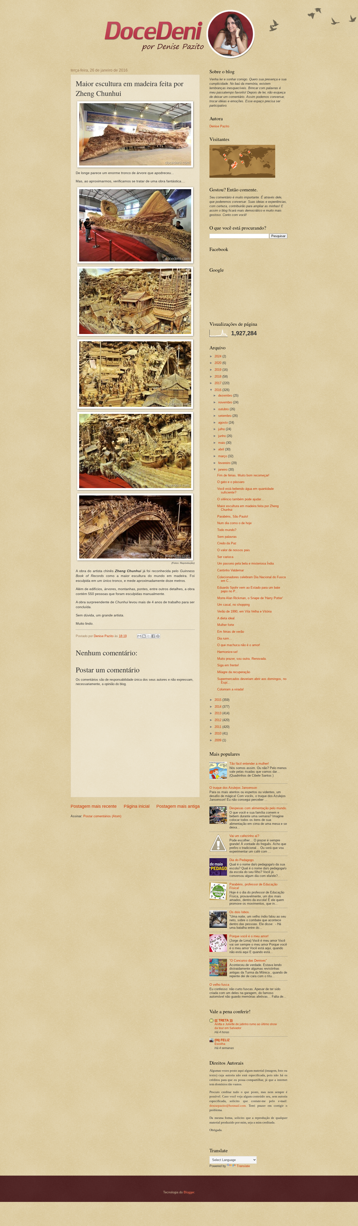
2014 (218, 706)
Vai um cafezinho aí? (244, 836)
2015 (218, 700)
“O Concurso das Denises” (248, 960)
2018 (218, 376)
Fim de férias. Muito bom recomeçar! (243, 475)
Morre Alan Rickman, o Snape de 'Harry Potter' (250, 598)
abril (221, 449)
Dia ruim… (224, 638)
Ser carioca (225, 557)
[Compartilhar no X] (148, 636)
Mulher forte (225, 625)
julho (222, 429)
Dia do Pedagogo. (241, 860)
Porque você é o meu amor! (249, 936)
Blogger (189, 1192)
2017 (218, 383)
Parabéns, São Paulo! (232, 516)
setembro (225, 416)
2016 (218, 390)
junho (222, 436)
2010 (218, 733)
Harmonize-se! (227, 652)
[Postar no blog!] (143, 636)
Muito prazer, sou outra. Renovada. (242, 658)
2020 (218, 363)
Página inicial (137, 806)
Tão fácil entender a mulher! (249, 763)
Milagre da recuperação (233, 672)
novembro (225, 402)
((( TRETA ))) (224, 1020)
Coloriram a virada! (230, 689)
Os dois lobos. (239, 912)
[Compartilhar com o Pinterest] (157, 636)
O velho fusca (219, 984)
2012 (218, 720)
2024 (218, 356)
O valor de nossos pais (233, 550)
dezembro (225, 395)
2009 (218, 740)
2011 (218, 727)
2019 (218, 370)
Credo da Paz (226, 543)
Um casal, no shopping (233, 604)
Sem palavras (227, 537)
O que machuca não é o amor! (238, 645)
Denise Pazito (219, 126)
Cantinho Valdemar (230, 570)
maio (222, 443)
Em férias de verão (230, 631)
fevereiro (224, 463)
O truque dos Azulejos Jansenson (233, 787)
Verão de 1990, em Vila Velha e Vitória (244, 611)
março (223, 456)
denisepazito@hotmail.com (227, 1105)
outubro (224, 409)
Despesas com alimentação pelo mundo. (258, 808)
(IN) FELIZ (222, 1040)
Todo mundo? (226, 530)
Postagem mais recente (94, 806)
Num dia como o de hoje (234, 523)
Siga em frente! (228, 665)
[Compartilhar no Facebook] (153, 636)
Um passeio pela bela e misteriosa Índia (245, 563)
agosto (223, 422)
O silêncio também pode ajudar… (240, 499)
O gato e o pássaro (230, 482)
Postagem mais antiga (178, 806)
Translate (243, 1166)
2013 (218, 713)
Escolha (220, 1044)
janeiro (223, 469)
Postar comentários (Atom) (102, 816)
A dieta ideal (226, 618)
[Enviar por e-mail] (139, 636)
